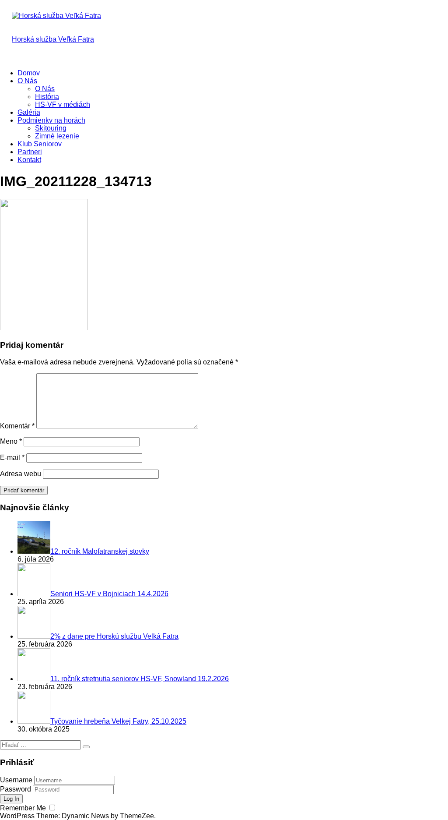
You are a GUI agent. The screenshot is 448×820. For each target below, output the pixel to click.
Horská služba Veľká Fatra (53, 39)
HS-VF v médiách (62, 104)
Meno (11, 441)
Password (15, 789)
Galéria (29, 112)
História (47, 96)
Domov (29, 73)
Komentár (17, 426)
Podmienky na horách (51, 120)
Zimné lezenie (57, 136)
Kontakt (29, 159)
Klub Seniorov (40, 144)
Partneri (30, 152)
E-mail (12, 457)
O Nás (27, 81)
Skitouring (50, 128)
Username (16, 780)
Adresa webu (20, 473)
